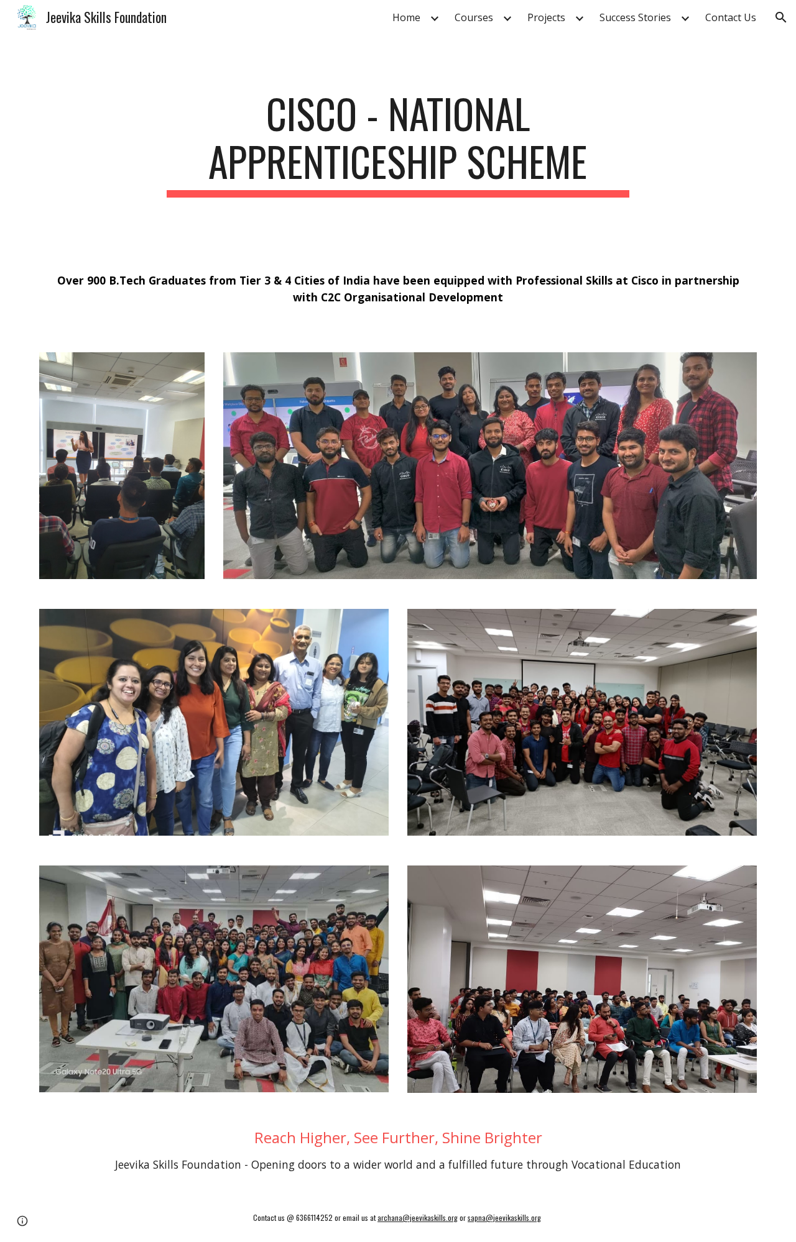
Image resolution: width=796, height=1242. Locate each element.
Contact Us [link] (730, 17)
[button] (781, 17)
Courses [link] (474, 17)
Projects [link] (546, 17)
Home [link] (406, 17)
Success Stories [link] (635, 17)
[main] (398, 143)
